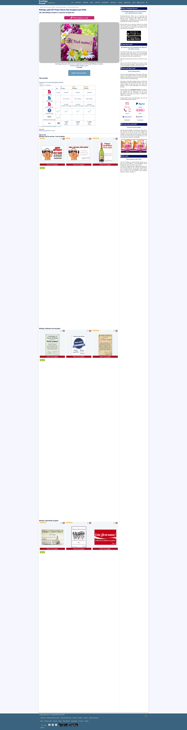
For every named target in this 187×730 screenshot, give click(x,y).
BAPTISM (97, 2)
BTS (73, 2)
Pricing (60, 721)
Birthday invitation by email (53, 717)
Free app (86, 717)
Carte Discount (43, 726)
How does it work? (48, 721)
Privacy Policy (74, 721)
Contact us (81, 721)
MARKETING (127, 2)
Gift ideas (80, 717)
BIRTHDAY (78, 2)
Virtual (133, 2)
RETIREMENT (105, 2)
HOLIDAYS (113, 2)
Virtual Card (43, 717)
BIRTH (91, 2)
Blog (41, 721)
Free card (55, 721)
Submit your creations (93, 717)
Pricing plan (58, 126)
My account (141, 2)
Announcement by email (65, 717)
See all (42, 168)
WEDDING (85, 2)
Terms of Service (66, 721)
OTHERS (120, 2)
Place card (75, 717)
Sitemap (86, 721)
